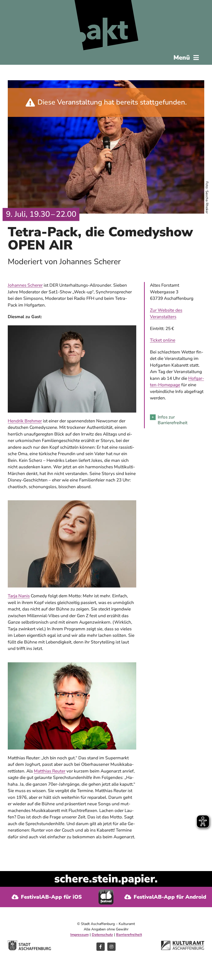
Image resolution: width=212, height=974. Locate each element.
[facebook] (100, 947)
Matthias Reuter (49, 771)
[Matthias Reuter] (72, 664)
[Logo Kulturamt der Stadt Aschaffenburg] (182, 943)
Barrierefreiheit (129, 934)
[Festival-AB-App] (106, 892)
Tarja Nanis (19, 596)
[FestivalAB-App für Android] (165, 897)
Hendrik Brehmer (25, 421)
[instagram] (111, 947)
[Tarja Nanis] (72, 502)
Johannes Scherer (25, 285)
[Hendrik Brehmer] (72, 328)
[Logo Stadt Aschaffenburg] (29, 943)
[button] (177, 420)
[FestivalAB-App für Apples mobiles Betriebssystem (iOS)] (46, 897)
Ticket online (162, 340)
